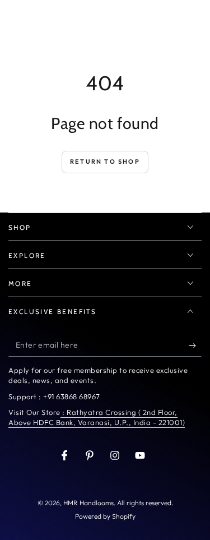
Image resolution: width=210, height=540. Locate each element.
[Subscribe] (195, 345)
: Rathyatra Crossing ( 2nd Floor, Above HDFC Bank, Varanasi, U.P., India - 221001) (96, 417)
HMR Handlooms (88, 503)
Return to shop (105, 161)
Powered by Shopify (105, 516)
